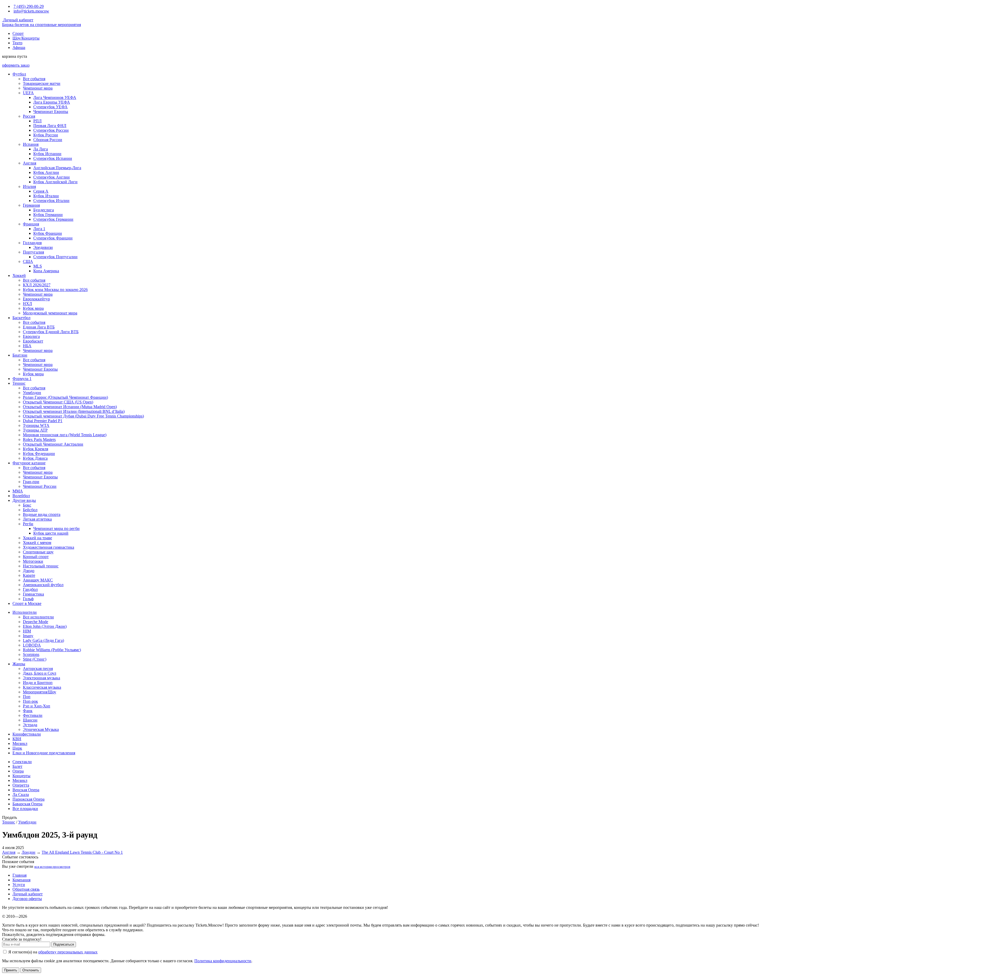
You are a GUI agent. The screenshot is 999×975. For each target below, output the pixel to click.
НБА (27, 346)
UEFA (28, 93)
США (28, 261)
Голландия (32, 242)
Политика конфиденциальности (222, 961)
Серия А (40, 191)
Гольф (28, 599)
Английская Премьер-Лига (57, 168)
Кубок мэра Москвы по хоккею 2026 (55, 289)
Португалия (33, 252)
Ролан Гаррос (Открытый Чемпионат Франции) (65, 397)
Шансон (30, 720)
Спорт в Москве (26, 603)
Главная (19, 875)
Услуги (18, 884)
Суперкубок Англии (51, 177)
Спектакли (22, 761)
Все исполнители (38, 617)
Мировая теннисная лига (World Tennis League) (64, 435)
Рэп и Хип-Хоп (36, 706)
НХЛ (27, 303)
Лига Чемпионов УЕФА (54, 97)
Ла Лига (40, 149)
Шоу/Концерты (26, 38)
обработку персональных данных (68, 952)
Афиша (18, 47)
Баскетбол (21, 317)
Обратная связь (26, 889)
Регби (28, 524)
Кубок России (45, 135)
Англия (29, 163)
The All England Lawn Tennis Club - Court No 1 (82, 852)
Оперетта (20, 785)
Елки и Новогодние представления (43, 753)
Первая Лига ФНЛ (49, 125)
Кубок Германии (48, 214)
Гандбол (30, 589)
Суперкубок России (51, 130)
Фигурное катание (29, 463)
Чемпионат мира (38, 88)
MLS (37, 266)
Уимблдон (32, 392)
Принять (10, 970)
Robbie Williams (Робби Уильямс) (52, 650)
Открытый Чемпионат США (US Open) (58, 402)
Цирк (17, 748)
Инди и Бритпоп (38, 682)
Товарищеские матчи (41, 83)
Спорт (18, 33)
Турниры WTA (36, 425)
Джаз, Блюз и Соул (39, 673)
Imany (28, 636)
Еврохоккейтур (36, 299)
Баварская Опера (27, 804)
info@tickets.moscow (31, 11)
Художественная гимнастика (48, 547)
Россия (29, 116)
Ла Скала (20, 794)
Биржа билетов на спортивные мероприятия (41, 24)
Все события (34, 79)
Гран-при (31, 481)
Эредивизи (43, 247)
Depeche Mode (35, 621)
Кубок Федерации (39, 453)
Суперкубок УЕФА (50, 107)
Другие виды (24, 500)
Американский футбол (43, 585)
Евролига (31, 336)
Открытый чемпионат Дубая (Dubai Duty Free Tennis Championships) (83, 416)
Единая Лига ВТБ (39, 327)
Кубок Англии (46, 172)
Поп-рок (30, 701)
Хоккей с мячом (37, 542)
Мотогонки (33, 561)
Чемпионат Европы (50, 111)
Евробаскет (33, 341)
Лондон (28, 852)
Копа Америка (46, 271)
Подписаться (63, 944)
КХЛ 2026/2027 (36, 285)
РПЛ (37, 121)
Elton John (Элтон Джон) (45, 626)
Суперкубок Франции (53, 238)
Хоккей (19, 275)
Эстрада (30, 725)
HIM (27, 631)
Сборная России (47, 139)
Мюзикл (19, 743)
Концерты (21, 776)
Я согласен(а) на (52, 952)
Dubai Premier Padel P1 (42, 421)
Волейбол (21, 495)
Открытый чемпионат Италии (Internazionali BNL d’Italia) (74, 411)
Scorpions (31, 654)
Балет (17, 766)
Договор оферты (27, 898)
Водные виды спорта (41, 514)
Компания (21, 880)
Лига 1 (39, 228)
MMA (17, 491)
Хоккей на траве (37, 538)
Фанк (28, 710)
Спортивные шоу (38, 552)
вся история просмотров (52, 867)
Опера (18, 771)
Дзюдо (28, 570)
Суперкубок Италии (51, 200)
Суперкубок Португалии (55, 257)
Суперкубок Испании (52, 158)
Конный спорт (36, 556)
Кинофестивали (26, 734)
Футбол (19, 74)
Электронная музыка (41, 678)
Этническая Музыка (41, 729)
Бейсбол (30, 510)
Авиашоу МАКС (38, 580)
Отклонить (30, 970)
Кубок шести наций (50, 533)
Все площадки (25, 808)
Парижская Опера (28, 799)
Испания (31, 144)
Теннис (18, 383)
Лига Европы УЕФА (51, 102)
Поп (26, 696)
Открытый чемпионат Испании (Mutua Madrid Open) (70, 406)
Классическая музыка (42, 687)
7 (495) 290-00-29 (29, 6)
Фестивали (32, 715)
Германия (31, 205)
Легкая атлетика (37, 519)
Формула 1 (21, 378)
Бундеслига (43, 210)
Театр (17, 43)
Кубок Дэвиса (35, 458)
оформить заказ (15, 65)
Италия (29, 186)
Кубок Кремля (35, 449)
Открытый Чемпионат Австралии (53, 444)
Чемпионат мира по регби (56, 528)
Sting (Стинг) (34, 659)
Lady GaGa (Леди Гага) (43, 640)
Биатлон (19, 355)
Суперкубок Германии (53, 219)
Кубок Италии (46, 196)
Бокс (27, 505)
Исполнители (24, 612)
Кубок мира (33, 308)
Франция (31, 224)
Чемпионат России (39, 486)
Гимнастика (33, 594)
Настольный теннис (41, 566)
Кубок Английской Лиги (55, 182)
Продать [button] (9, 817)
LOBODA (32, 645)
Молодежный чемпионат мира (50, 313)
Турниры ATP (35, 430)
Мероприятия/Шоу (39, 692)
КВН (16, 739)
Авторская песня (38, 668)
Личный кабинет (17, 20)
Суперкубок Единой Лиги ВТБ (51, 332)
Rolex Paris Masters (39, 439)
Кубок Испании (47, 153)
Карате (29, 575)
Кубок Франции (47, 233)
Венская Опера (25, 790)
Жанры (18, 664)
